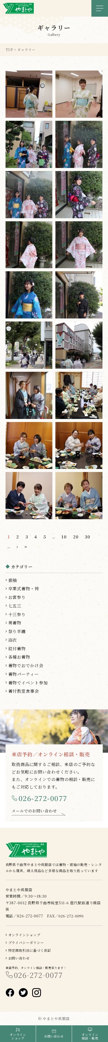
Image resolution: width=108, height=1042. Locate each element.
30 (87, 536)
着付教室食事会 (23, 691)
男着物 (15, 623)
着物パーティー (23, 674)
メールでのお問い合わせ (34, 810)
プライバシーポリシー (26, 942)
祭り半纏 (17, 631)
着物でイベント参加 (28, 683)
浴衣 (12, 640)
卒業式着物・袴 (23, 588)
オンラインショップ (24, 934)
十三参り (17, 614)
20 (76, 536)
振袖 (12, 580)
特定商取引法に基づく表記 (29, 950)
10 (64, 536)
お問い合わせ (19, 958)
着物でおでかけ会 (25, 665)
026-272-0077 (43, 798)
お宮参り (17, 597)
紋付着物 (17, 648)
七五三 (15, 606)
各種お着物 (19, 657)
